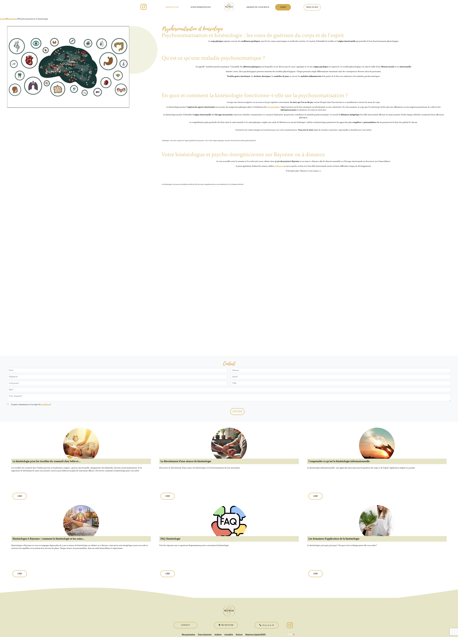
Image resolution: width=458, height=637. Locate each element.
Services (239, 635)
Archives (218, 635)
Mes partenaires (188, 635)
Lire (20, 496)
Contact (185, 625)
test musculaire (273, 107)
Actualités (228, 635)
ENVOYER (237, 411)
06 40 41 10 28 (268, 625)
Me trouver (227, 625)
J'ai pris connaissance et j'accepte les (31, 405)
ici (320, 171)
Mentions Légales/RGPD (255, 635)
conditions (46, 405)
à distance (279, 166)
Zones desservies (205, 635)
